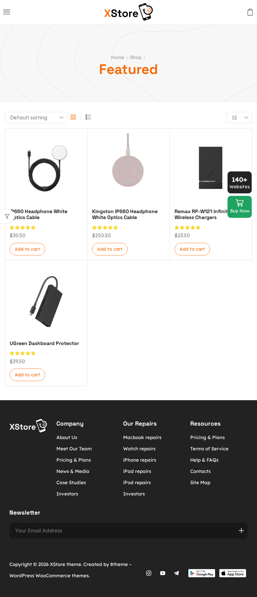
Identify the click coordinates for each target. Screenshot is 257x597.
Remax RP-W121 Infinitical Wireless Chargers (205, 214)
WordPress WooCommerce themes (49, 576)
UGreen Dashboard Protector (44, 343)
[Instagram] (148, 573)
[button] (6, 12)
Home (117, 57)
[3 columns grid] (73, 117)
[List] (88, 117)
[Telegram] (176, 573)
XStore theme (65, 564)
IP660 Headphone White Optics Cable (38, 214)
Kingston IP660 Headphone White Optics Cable (125, 214)
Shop (136, 57)
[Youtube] (162, 573)
